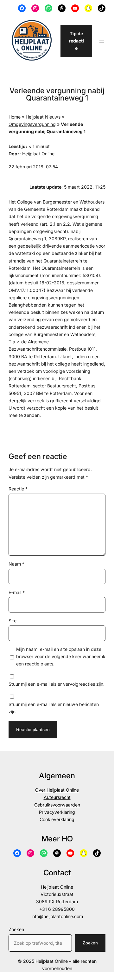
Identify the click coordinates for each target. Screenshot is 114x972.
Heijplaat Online (38, 153)
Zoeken (16, 929)
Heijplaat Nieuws (43, 117)
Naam (16, 564)
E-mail (17, 592)
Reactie (18, 488)
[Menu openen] (101, 41)
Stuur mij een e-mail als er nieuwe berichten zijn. (54, 708)
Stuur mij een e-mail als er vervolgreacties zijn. (56, 684)
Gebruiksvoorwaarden (57, 804)
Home (15, 117)
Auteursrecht (57, 797)
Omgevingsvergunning (32, 124)
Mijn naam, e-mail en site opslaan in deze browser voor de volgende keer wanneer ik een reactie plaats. (60, 656)
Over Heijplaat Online (57, 790)
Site (12, 620)
